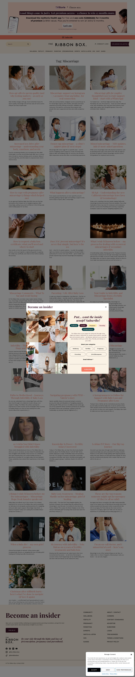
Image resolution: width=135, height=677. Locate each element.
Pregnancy (92, 325)
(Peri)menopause (88, 329)
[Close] (106, 306)
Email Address (88, 359)
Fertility (83, 325)
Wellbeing (74, 325)
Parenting (102, 325)
